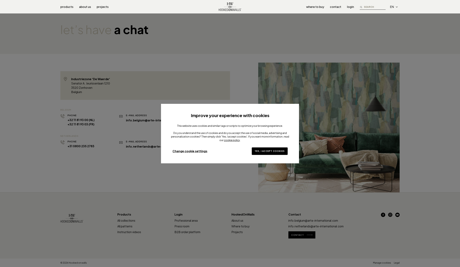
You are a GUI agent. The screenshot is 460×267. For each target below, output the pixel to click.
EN (392, 7)
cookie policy (232, 140)
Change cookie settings (189, 151)
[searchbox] (375, 6)
